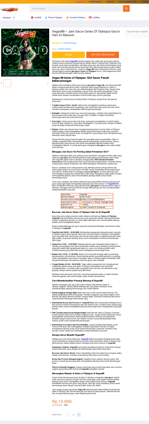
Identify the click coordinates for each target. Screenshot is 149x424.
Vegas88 (80, 2)
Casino (145, 2)
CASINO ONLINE (64, 49)
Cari (126, 8)
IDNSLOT (110, 2)
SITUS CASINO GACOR (127, 2)
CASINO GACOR (95, 2)
